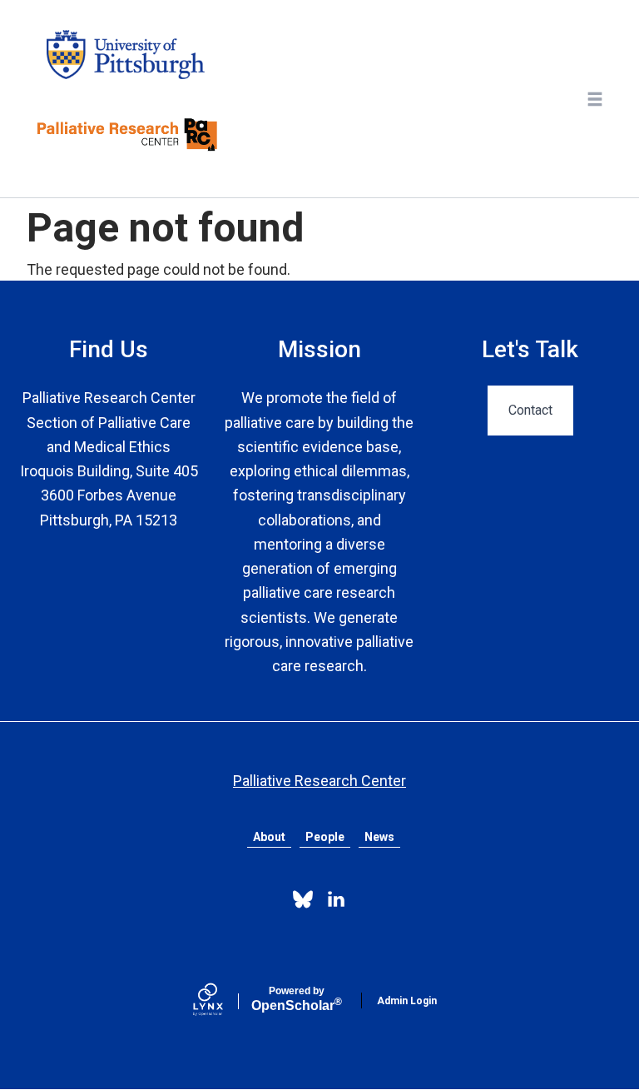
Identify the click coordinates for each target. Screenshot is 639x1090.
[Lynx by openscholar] (222, 1001)
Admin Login (407, 1001)
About (269, 837)
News (379, 837)
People (324, 837)
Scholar (296, 999)
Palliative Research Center (319, 780)
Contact (530, 410)
